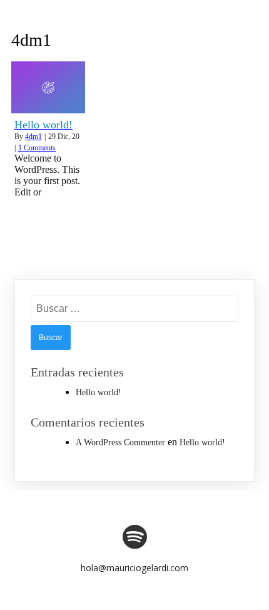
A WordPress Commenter (120, 442)
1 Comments (37, 147)
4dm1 (33, 136)
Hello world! (98, 392)
